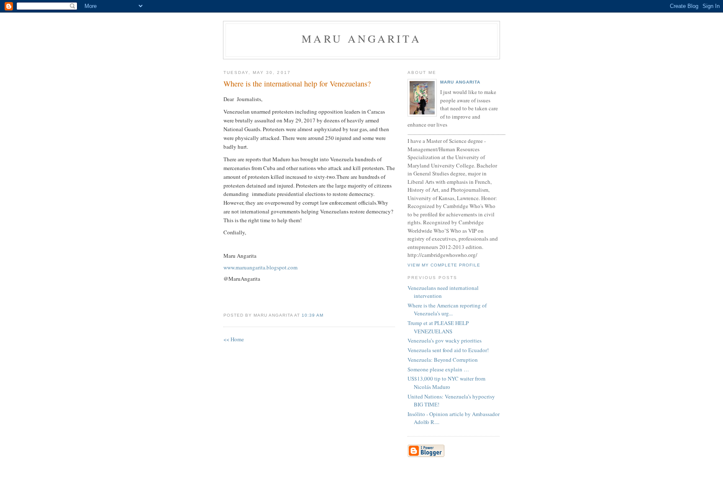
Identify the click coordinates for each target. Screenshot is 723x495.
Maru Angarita (361, 38)
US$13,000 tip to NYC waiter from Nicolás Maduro (446, 383)
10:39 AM (312, 315)
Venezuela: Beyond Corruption (443, 359)
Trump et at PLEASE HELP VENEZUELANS (438, 327)
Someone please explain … (438, 369)
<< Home (233, 339)
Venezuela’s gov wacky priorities (445, 340)
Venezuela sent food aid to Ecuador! (448, 350)
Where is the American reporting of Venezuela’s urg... (447, 309)
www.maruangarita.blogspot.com (260, 267)
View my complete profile (444, 265)
